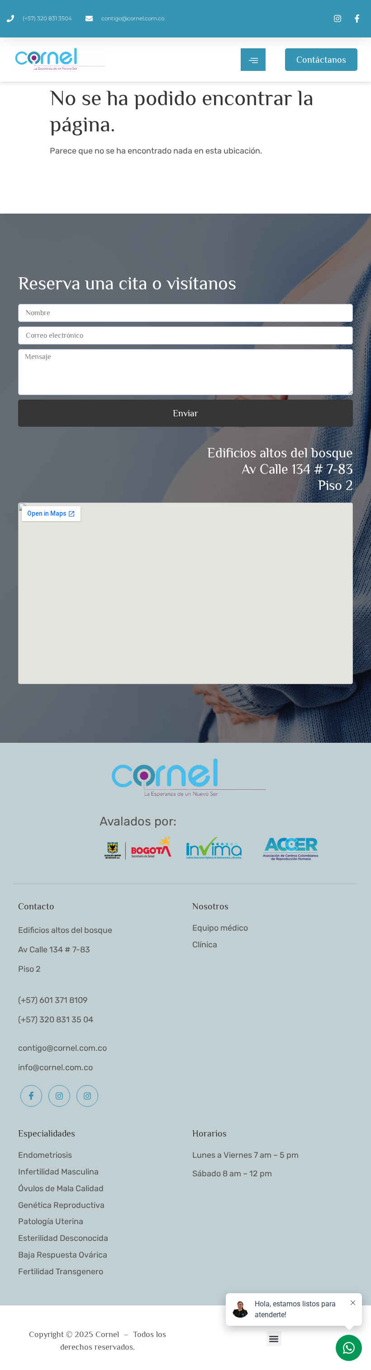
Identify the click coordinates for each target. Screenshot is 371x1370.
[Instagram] (59, 1096)
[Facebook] (31, 1096)
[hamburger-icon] (253, 59)
